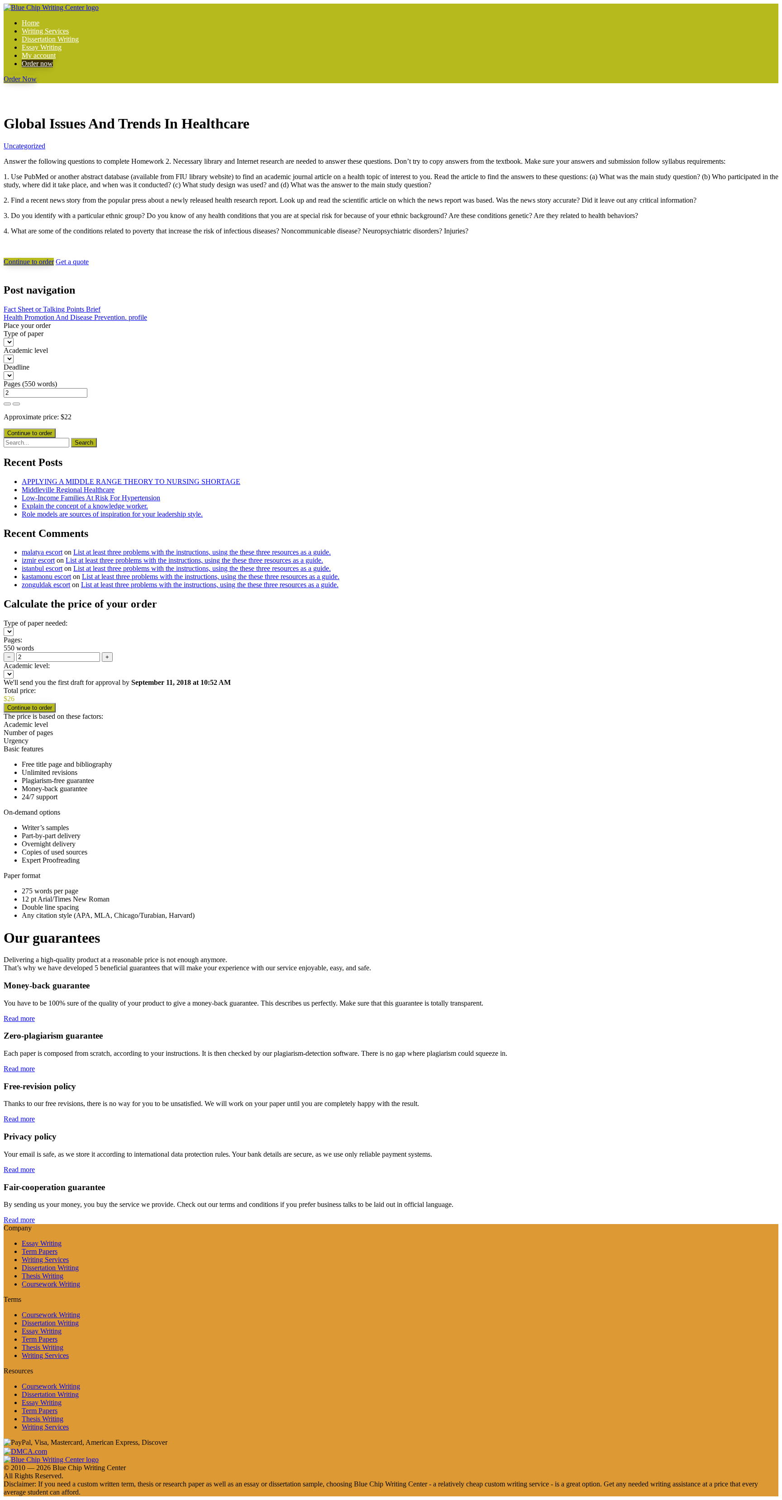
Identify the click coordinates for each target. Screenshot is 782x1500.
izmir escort (38, 560)
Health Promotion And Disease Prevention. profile (75, 317)
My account (39, 55)
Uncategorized (24, 146)
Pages (12, 384)
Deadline (16, 367)
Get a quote (72, 262)
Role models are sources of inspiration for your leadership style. (112, 514)
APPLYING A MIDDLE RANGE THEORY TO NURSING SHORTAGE (131, 481)
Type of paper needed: (35, 623)
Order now (37, 63)
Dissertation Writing (50, 39)
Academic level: (27, 665)
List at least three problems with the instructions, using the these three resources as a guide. (202, 552)
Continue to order (29, 262)
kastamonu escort (46, 576)
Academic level (26, 350)
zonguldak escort (46, 585)
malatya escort (42, 552)
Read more (19, 1018)
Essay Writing (42, 47)
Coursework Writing (51, 1284)
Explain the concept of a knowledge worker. (85, 506)
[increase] (7, 404)
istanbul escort (42, 568)
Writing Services (45, 31)
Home (30, 23)
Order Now (20, 79)
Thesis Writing (42, 1276)
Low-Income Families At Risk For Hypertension (91, 498)
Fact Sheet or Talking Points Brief (52, 309)
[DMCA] (25, 1450)
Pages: (13, 640)
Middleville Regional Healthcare (68, 490)
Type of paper (23, 333)
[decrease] (16, 404)
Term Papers (39, 1251)
